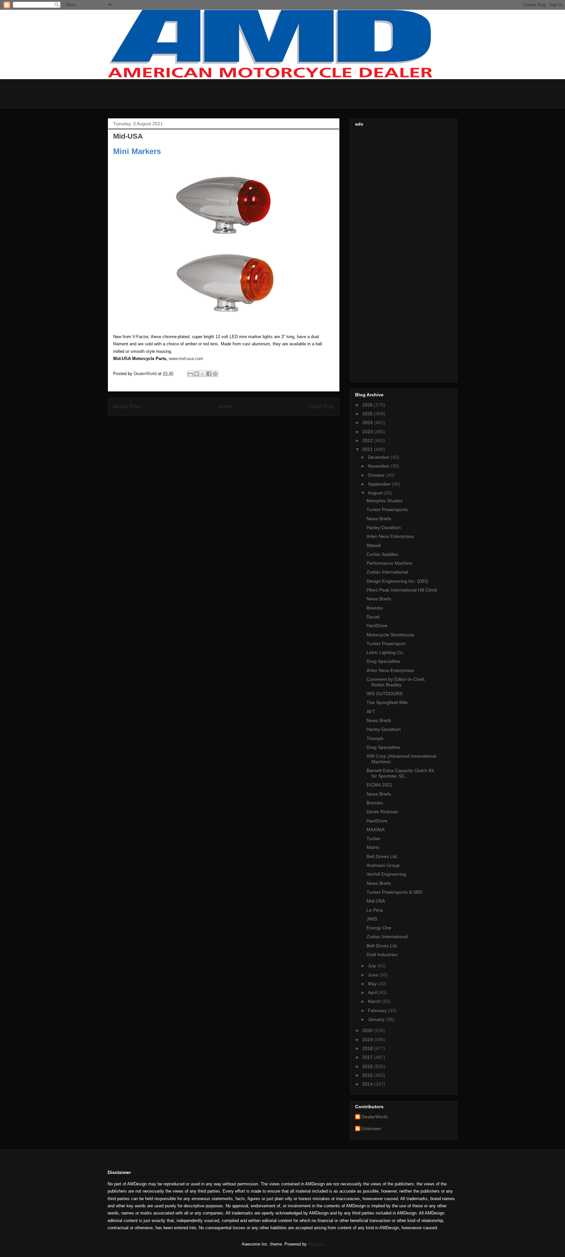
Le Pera (375, 910)
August (376, 492)
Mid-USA (376, 901)
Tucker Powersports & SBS (394, 892)
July (372, 965)
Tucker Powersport (386, 643)
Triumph (375, 738)
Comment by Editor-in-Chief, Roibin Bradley (396, 682)
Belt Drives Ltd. (382, 856)
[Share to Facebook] (209, 373)
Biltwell (374, 545)
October (377, 475)
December (379, 457)
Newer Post (126, 406)
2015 (368, 1075)
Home (225, 406)
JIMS (372, 918)
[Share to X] (202, 373)
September (380, 484)
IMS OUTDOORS (384, 693)
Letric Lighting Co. (385, 652)
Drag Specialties (383, 661)
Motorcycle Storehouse (390, 634)
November (379, 466)
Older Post (322, 406)
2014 (368, 1084)
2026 (368, 404)
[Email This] (190, 373)
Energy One (379, 927)
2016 (368, 1066)
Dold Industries (382, 954)
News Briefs (379, 518)
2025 (368, 413)
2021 (368, 449)
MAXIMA (376, 829)
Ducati (373, 616)
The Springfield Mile (387, 702)
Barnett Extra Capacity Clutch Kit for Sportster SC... (400, 773)
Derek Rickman (382, 811)
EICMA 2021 (379, 784)
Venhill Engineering (386, 874)
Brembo (375, 608)
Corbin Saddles (382, 554)
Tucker (374, 838)
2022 (368, 440)
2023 (368, 431)
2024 (368, 422)
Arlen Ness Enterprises (390, 536)
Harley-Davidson (384, 527)
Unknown (371, 1128)
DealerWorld (374, 1116)
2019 (368, 1039)
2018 (368, 1048)
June (373, 974)
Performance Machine (389, 563)
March (375, 1001)
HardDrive (377, 625)
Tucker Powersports (387, 509)
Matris (373, 847)
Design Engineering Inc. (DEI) (397, 581)
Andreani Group (383, 865)
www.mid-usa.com (186, 358)
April (373, 992)
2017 (368, 1057)
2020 (368, 1030)
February (378, 1010)
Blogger (315, 1244)
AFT (371, 711)
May (373, 983)
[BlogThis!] (196, 373)
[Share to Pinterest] (215, 373)
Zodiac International (387, 572)
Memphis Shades (384, 500)
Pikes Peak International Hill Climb (402, 590)
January (377, 1019)
